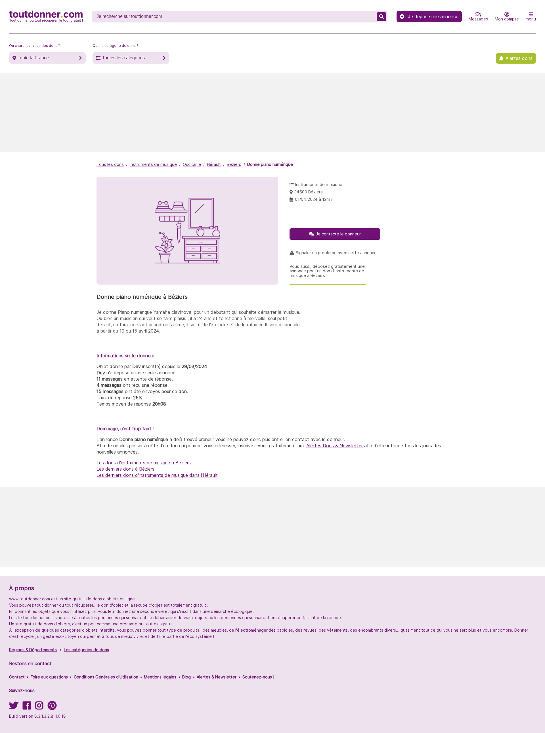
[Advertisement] (272, 112)
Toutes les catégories (123, 57)
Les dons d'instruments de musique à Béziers (144, 462)
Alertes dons (519, 58)
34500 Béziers (308, 191)
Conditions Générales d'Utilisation (106, 676)
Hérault (214, 164)
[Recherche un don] (381, 16)
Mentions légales (160, 676)
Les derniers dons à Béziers (125, 469)
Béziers (234, 164)
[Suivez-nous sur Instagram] (39, 707)
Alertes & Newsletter (216, 676)
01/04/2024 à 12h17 (314, 199)
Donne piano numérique (270, 164)
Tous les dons (110, 164)
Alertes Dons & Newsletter (334, 445)
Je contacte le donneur (338, 233)
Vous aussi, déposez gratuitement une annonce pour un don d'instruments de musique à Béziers (327, 271)
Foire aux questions (49, 676)
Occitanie (192, 164)
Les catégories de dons (86, 649)
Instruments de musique (153, 164)
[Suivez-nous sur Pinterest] (52, 707)
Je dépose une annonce (433, 16)
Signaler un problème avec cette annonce (336, 252)
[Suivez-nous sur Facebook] (27, 707)
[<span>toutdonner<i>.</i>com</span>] (46, 16)
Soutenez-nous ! (258, 676)
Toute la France (33, 57)
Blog (186, 676)
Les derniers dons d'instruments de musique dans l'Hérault (157, 475)
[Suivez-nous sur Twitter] (13, 707)
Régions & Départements (33, 649)
